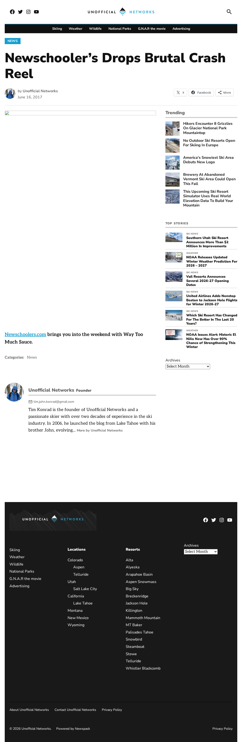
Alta (129, 559)
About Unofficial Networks (29, 710)
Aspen (78, 567)
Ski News (192, 234)
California (76, 596)
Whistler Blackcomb (143, 668)
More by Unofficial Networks (100, 430)
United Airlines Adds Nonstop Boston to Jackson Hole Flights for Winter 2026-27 (211, 299)
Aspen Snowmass (141, 581)
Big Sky (132, 588)
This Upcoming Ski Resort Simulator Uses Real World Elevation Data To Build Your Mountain (208, 198)
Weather (75, 28)
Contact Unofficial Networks (75, 710)
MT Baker (134, 625)
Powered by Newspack (73, 728)
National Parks (119, 28)
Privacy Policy (112, 710)
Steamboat (135, 646)
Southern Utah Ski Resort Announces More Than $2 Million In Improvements (207, 241)
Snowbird (134, 639)
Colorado (75, 559)
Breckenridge (137, 596)
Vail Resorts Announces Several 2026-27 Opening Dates (207, 280)
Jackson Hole (137, 603)
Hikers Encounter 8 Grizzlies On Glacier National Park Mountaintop (208, 128)
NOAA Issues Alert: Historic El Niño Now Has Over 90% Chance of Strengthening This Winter (211, 340)
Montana (75, 610)
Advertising (181, 28)
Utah (72, 581)
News (13, 41)
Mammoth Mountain (143, 617)
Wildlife (95, 28)
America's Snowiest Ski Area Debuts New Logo (208, 159)
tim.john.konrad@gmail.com (54, 401)
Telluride (81, 574)
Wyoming (76, 625)
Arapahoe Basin (139, 574)
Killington (134, 610)
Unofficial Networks (40, 91)
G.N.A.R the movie (152, 28)
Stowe (131, 653)
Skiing (57, 28)
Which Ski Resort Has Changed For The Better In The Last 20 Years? (211, 319)
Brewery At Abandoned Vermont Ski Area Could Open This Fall (209, 179)
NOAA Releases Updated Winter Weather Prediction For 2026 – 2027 (211, 261)
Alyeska (132, 567)
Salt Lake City (85, 588)
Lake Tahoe (83, 603)
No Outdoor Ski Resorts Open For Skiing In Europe (209, 142)
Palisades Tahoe (139, 632)
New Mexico (78, 617)
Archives (172, 360)
